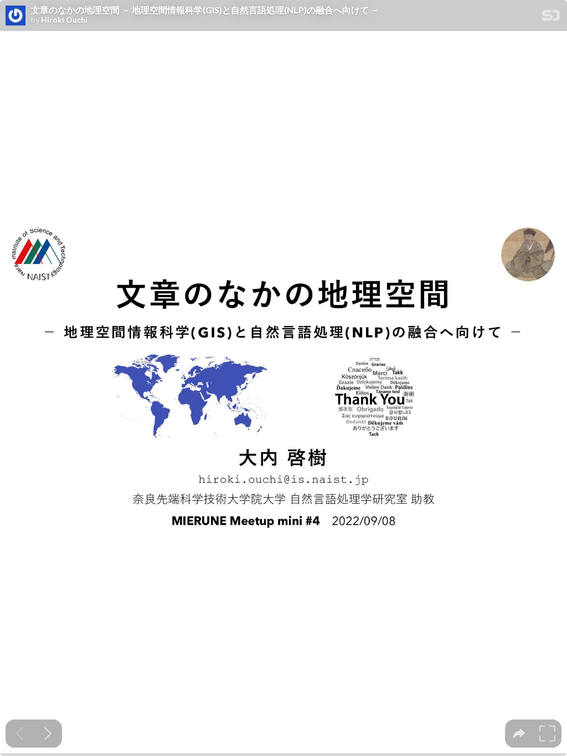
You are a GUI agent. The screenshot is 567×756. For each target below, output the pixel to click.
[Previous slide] (19, 733)
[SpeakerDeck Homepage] (551, 17)
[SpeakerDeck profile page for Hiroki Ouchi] (15, 16)
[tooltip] (519, 733)
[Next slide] (47, 733)
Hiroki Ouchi (64, 20)
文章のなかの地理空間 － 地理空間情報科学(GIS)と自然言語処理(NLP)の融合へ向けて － (205, 10)
